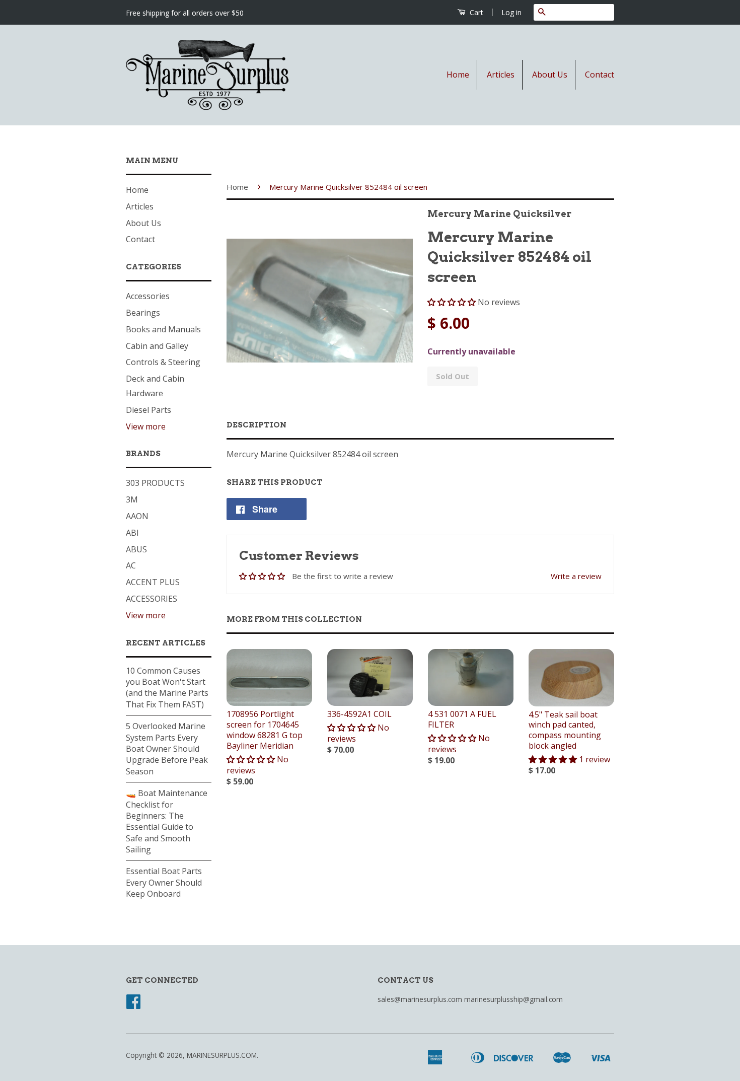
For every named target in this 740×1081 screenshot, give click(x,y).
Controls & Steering (163, 362)
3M (132, 499)
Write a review (576, 576)
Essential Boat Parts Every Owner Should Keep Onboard (164, 882)
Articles (500, 74)
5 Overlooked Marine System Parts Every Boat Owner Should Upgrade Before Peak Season (167, 748)
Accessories (148, 296)
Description (256, 424)
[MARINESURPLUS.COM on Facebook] (133, 1005)
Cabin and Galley (157, 345)
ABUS (136, 549)
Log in (511, 12)
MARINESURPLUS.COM (222, 1055)
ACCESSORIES (151, 598)
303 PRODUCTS (155, 482)
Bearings (143, 312)
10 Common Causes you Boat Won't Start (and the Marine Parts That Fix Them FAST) (167, 687)
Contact (599, 74)
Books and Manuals (163, 329)
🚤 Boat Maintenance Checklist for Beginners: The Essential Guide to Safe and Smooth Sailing (166, 821)
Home (458, 74)
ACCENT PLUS (153, 582)
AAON (137, 516)
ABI (132, 532)
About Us (549, 74)
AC (131, 565)
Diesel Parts (148, 409)
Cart (475, 12)
